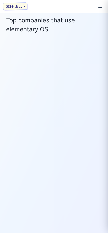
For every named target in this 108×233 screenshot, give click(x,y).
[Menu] (100, 6)
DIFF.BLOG (15, 6)
